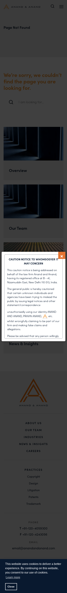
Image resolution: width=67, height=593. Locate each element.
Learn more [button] (13, 577)
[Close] (61, 255)
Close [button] (11, 586)
